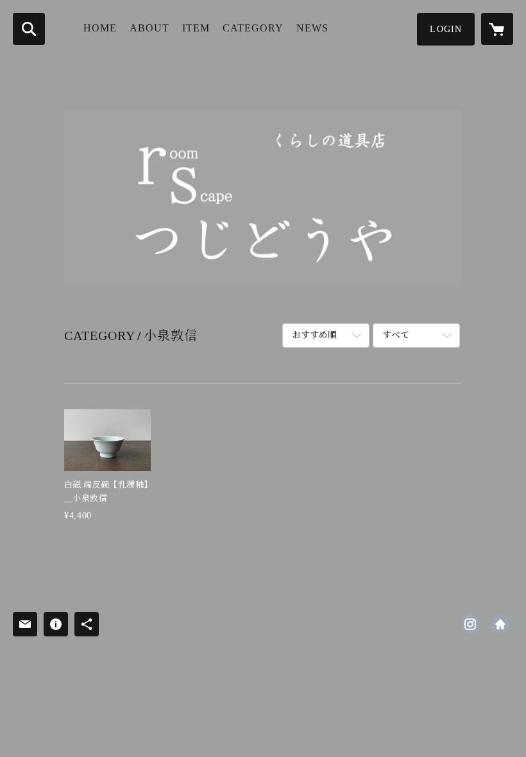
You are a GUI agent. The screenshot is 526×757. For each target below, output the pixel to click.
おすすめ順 (314, 335)
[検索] (29, 29)
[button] (446, 29)
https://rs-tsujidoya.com (500, 624)
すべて (395, 335)
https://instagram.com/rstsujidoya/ (470, 624)
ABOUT (149, 27)
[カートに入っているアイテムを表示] (497, 29)
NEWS (312, 27)
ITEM (196, 27)
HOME (100, 27)
